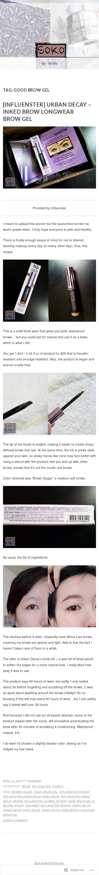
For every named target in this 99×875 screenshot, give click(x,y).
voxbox (57, 786)
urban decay (81, 805)
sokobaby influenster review (47, 805)
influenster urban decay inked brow (31, 796)
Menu (53, 63)
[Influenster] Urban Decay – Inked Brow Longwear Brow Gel (47, 111)
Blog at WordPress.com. (49, 863)
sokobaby (34, 780)
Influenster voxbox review (45, 801)
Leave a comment (16, 820)
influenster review (74, 792)
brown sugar (22, 792)
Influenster (41, 786)
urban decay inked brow (21, 810)
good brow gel (46, 792)
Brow (26, 786)
